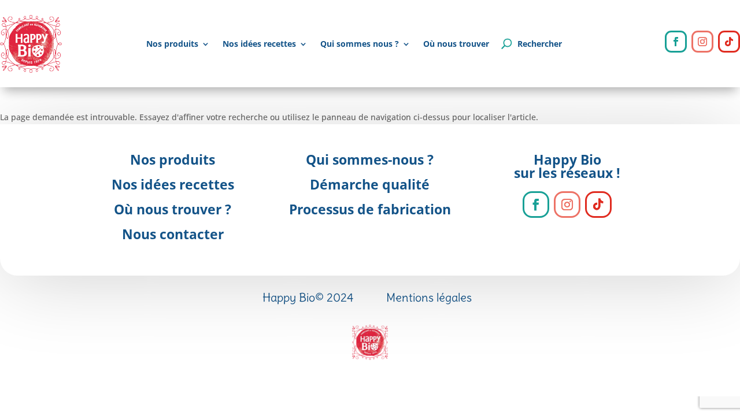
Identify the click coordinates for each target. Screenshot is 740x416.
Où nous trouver (456, 43)
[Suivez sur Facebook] (676, 42)
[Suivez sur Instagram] (702, 42)
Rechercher (539, 43)
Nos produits (172, 43)
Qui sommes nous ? (359, 43)
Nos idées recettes (259, 43)
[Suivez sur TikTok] (729, 42)
